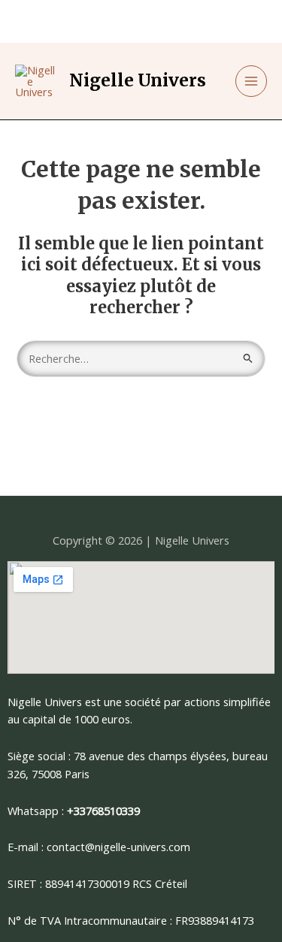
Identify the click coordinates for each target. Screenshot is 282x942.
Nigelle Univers (137, 80)
